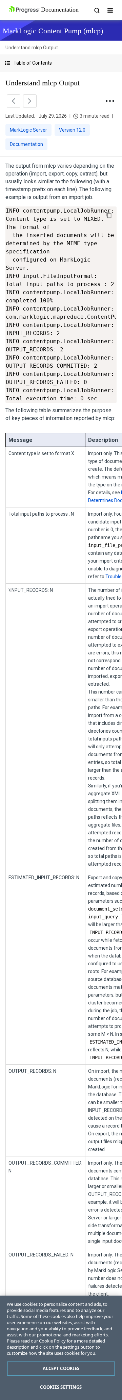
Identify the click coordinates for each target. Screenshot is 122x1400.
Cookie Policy (52, 1341)
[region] (61, 1348)
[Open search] (97, 10)
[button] (61, 63)
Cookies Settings (61, 1387)
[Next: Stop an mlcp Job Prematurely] (30, 101)
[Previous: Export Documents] (13, 101)
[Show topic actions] (110, 101)
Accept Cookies (61, 1368)
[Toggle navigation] (110, 10)
